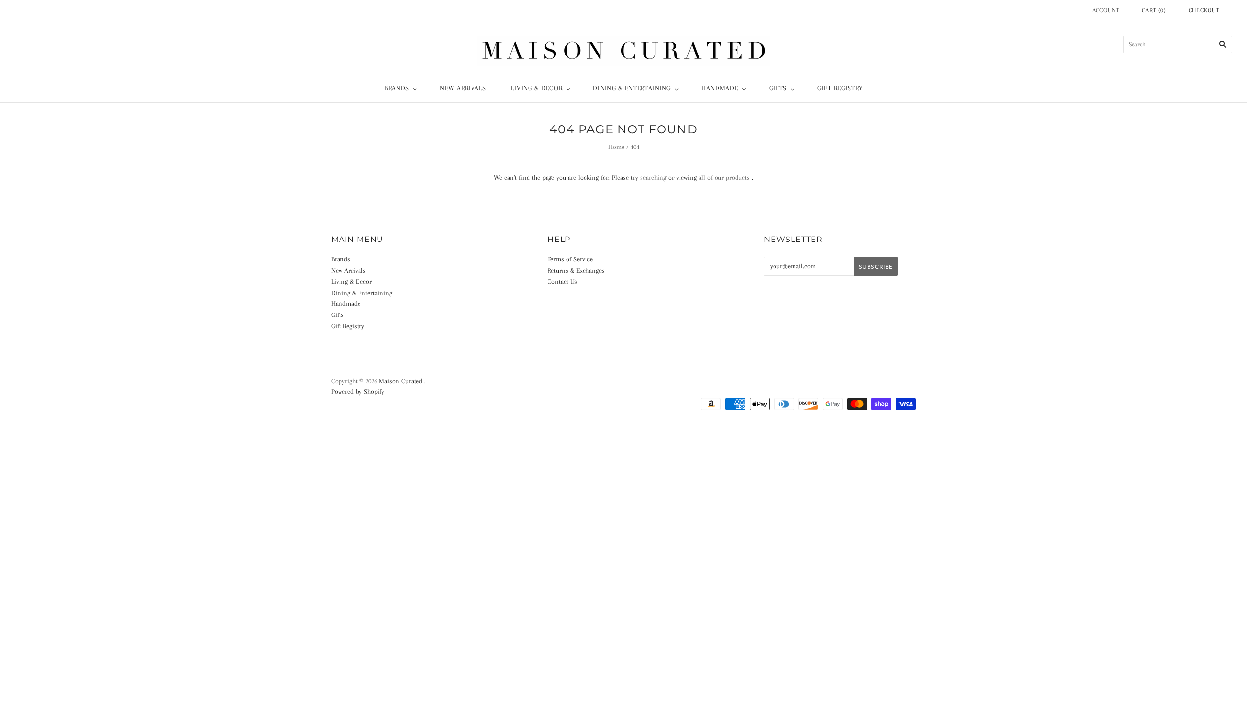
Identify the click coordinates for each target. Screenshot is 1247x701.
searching (653, 177)
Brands (396, 88)
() (1154, 10)
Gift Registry (840, 88)
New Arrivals (463, 88)
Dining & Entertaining (632, 88)
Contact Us (562, 281)
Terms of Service (570, 259)
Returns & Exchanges (576, 270)
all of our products (724, 177)
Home (616, 146)
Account (1106, 10)
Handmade (719, 88)
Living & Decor (536, 88)
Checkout (1204, 10)
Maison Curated (400, 381)
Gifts (778, 88)
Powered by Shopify (357, 391)
